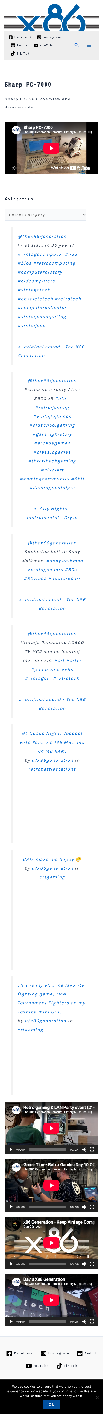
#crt (59, 660)
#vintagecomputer (40, 254)
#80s (71, 569)
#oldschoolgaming (52, 425)
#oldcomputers (36, 281)
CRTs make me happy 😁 (52, 859)
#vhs (67, 669)
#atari (62, 398)
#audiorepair (64, 578)
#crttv (73, 660)
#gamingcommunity (44, 478)
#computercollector (42, 307)
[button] (76, 45)
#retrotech (68, 298)
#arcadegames (52, 443)
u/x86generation (52, 760)
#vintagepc (31, 325)
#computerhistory (39, 272)
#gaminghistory (52, 434)
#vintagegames (52, 416)
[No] (97, 1397)
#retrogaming (52, 407)
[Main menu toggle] (89, 45)
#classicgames (52, 452)
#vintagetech (34, 289)
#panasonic (45, 669)
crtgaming (52, 877)
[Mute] (84, 1149)
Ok (52, 1404)
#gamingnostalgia (52, 487)
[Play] (11, 1149)
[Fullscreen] (92, 1149)
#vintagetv (38, 678)
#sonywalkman (64, 560)
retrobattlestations (52, 769)
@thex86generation (42, 236)
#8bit (78, 478)
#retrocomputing (54, 263)
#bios (24, 263)
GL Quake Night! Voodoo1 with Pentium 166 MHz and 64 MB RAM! (52, 742)
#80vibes (35, 578)
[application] (51, 1128)
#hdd (71, 254)
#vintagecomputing (41, 316)
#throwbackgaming (52, 461)
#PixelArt (52, 470)
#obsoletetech (35, 298)
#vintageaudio (45, 569)
